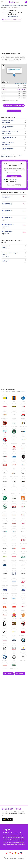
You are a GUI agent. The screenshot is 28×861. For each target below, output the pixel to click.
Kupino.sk (21, 853)
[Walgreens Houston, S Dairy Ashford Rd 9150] (14, 205)
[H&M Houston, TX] (23, 582)
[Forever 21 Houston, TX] (4, 573)
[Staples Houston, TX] (14, 515)
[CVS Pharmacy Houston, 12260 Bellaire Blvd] (14, 121)
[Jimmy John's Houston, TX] (23, 456)
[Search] (26, 2)
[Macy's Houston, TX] (23, 473)
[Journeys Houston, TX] (23, 481)
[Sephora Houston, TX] (14, 565)
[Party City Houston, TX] (23, 448)
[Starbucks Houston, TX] (14, 431)
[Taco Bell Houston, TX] (4, 623)
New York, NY (9, 156)
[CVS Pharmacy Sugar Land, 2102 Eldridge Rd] (14, 138)
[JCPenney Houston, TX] (23, 607)
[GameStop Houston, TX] (14, 548)
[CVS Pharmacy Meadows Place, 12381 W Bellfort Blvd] (14, 132)
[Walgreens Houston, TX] (4, 406)
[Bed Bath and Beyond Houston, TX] (4, 590)
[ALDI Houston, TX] (14, 398)
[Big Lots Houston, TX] (23, 565)
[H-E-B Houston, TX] (14, 607)
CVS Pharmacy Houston (14, 69)
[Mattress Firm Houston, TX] (4, 523)
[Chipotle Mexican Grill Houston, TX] (4, 423)
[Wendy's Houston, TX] (4, 440)
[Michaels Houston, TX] (4, 615)
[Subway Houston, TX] (14, 632)
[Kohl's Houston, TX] (4, 540)
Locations (7, 5)
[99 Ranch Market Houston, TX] (23, 548)
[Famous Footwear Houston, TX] (23, 540)
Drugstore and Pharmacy (13, 16)
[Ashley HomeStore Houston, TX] (14, 473)
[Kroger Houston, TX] (23, 398)
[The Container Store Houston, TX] (14, 582)
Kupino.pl (18, 853)
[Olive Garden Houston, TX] (14, 623)
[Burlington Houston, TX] (14, 540)
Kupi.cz (12, 853)
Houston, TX (23, 391)
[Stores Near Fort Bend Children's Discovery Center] (14, 255)
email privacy (18, 184)
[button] (11, 19)
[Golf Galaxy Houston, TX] (23, 598)
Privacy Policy (14, 179)
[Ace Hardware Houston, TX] (14, 507)
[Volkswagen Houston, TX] (4, 657)
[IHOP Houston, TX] (4, 431)
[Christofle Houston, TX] (14, 498)
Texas (11, 5)
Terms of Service (12, 858)
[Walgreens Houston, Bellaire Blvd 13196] (14, 198)
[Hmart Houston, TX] (23, 515)
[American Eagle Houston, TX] (4, 582)
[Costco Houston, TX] (23, 523)
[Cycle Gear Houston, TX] (23, 590)
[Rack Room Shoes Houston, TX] (23, 615)
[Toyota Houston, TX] (14, 648)
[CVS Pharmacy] (4, 13)
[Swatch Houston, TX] (4, 456)
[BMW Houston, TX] (23, 640)
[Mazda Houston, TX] (4, 648)
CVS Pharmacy (5, 155)
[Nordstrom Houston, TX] (4, 481)
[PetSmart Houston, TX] (23, 465)
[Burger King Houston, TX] (14, 615)
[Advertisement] (14, 37)
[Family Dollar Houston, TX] (14, 490)
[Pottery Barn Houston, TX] (4, 548)
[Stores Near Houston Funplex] (14, 247)
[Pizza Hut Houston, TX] (23, 415)
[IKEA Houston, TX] (4, 398)
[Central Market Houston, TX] (4, 507)
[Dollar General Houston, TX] (14, 406)
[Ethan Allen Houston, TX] (23, 532)
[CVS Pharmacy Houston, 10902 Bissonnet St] (14, 143)
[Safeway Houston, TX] (23, 406)
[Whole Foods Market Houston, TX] (4, 498)
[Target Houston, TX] (14, 448)
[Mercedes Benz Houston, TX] (23, 657)
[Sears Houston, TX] (4, 532)
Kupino (2, 5)
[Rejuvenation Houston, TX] (14, 590)
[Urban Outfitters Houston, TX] (23, 573)
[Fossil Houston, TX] (4, 473)
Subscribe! (13, 176)
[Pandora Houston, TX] (14, 415)
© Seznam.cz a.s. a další (22, 83)
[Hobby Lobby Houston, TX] (4, 607)
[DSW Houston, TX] (14, 481)
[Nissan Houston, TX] (14, 657)
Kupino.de (15, 853)
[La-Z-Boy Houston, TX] (14, 532)
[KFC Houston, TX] (23, 623)
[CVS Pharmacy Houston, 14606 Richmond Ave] (14, 149)
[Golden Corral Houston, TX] (4, 465)
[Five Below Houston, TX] (14, 598)
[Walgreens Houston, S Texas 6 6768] (14, 219)
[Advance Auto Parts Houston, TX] (23, 632)
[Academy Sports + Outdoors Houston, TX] (23, 490)
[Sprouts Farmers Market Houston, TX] (4, 415)
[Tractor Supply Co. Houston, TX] (4, 598)
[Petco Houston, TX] (14, 465)
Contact (6, 858)
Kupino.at (7, 853)
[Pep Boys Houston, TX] (4, 640)
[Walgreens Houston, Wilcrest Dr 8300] (14, 233)
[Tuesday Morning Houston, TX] (14, 423)
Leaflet (17, 83)
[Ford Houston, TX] (14, 640)
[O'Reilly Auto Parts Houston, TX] (14, 665)
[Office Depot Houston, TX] (14, 557)
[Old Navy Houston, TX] (4, 565)
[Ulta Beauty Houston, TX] (4, 632)
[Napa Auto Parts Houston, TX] (23, 648)
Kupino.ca (10, 853)
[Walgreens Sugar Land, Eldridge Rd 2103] (14, 226)
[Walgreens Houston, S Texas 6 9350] (14, 212)
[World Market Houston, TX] (14, 523)
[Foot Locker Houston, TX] (4, 490)
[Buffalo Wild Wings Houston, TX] (23, 423)
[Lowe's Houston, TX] (14, 456)
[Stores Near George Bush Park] (14, 261)
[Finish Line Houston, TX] (23, 431)
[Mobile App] (7, 819)
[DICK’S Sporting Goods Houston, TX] (23, 557)
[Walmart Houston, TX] (23, 440)
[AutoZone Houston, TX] (4, 665)
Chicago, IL (19, 155)
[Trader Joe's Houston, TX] (4, 448)
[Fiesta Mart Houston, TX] (23, 507)
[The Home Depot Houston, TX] (23, 498)
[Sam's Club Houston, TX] (4, 515)
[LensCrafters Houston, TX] (14, 440)
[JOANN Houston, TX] (4, 557)
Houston (14, 5)
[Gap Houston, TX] (14, 573)
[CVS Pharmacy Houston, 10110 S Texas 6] (14, 127)
